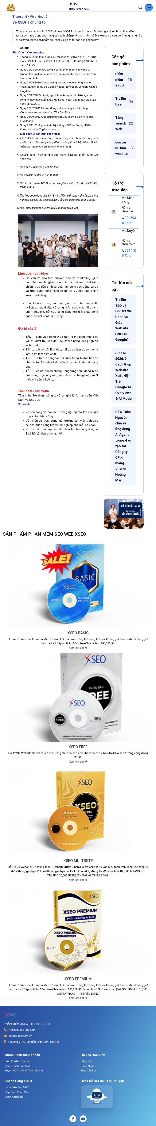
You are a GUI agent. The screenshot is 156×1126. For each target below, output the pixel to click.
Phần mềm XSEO (123, 79)
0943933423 (130, 218)
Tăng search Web (124, 123)
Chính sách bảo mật (17, 1065)
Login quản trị (14, 1096)
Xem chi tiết (77, 647)
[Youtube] (83, 1118)
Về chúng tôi (39, 16)
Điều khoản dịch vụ (17, 1061)
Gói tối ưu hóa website (125, 148)
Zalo (128, 223)
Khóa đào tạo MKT (17, 1087)
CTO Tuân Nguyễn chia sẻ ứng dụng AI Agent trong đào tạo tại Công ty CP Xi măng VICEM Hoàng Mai (123, 446)
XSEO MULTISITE (78, 860)
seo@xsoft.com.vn (20, 1035)
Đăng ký (86, 1061)
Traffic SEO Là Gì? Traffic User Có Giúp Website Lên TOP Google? (123, 320)
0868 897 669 (26, 1029)
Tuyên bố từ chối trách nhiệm (24, 1070)
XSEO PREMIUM (78, 979)
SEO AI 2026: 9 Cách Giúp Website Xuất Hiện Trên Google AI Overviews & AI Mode (123, 375)
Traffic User (124, 101)
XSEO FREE (78, 747)
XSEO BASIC (78, 633)
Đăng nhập (87, 1065)
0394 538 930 (130, 250)
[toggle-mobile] (151, 4)
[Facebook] (72, 1118)
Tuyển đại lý (88, 1070)
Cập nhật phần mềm (17, 1091)
